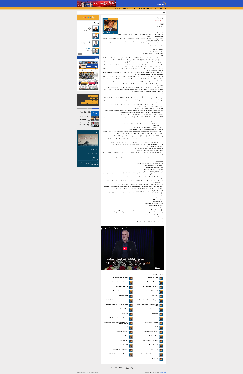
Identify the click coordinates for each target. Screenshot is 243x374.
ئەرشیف (124, 8)
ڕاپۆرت (155, 8)
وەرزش (116, 367)
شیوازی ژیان (133, 8)
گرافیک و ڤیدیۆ (122, 367)
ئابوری (147, 8)
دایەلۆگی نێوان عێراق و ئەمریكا (91, 100)
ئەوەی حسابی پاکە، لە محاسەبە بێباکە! (90, 145)
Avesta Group (151, 372)
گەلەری (112, 367)
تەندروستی (140, 8)
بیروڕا (144, 8)
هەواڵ (160, 8)
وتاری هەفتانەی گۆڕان (93, 96)
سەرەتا (164, 8)
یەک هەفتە (88, 108)
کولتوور (128, 8)
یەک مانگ (81, 108)
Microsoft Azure (163, 372)
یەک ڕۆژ (95, 108)
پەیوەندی (127, 368)
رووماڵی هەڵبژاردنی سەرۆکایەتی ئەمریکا (89, 103)
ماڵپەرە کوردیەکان (117, 8)
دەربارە (131, 368)
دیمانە (151, 8)
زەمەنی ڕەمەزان (94, 98)
